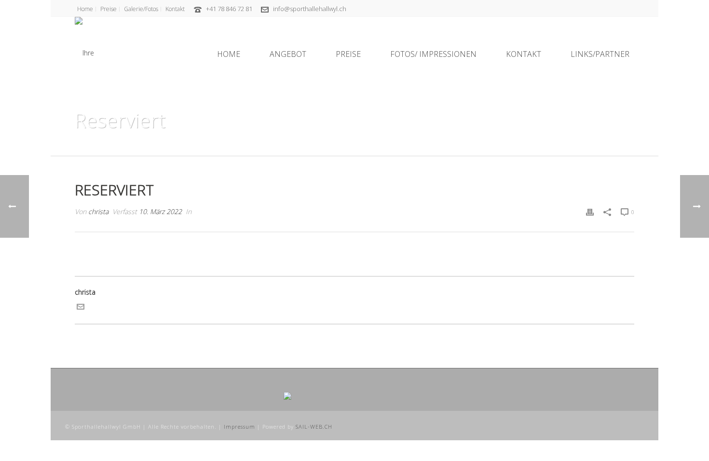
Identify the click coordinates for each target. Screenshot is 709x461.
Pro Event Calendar (560, 146)
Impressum (239, 426)
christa (98, 211)
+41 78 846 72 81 (229, 8)
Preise (348, 54)
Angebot (288, 54)
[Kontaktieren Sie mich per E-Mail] (80, 307)
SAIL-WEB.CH (314, 426)
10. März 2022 (160, 211)
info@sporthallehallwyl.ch (309, 8)
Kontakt (523, 54)
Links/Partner (600, 54)
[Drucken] (590, 211)
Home (228, 54)
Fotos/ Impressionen (433, 54)
